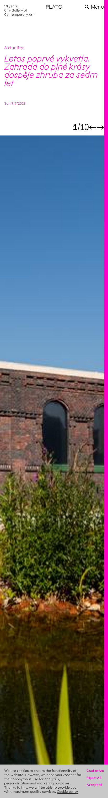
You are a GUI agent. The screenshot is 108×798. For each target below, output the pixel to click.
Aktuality (13, 48)
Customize (95, 771)
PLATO (54, 7)
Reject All (94, 778)
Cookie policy (67, 792)
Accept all (94, 785)
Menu (97, 7)
